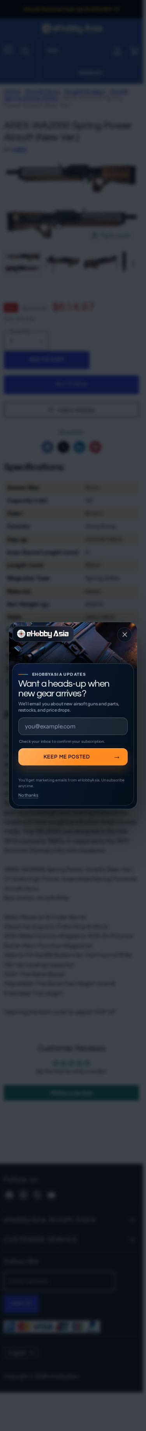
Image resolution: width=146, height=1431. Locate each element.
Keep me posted (67, 757)
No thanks (28, 795)
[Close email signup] (124, 634)
